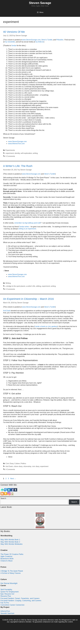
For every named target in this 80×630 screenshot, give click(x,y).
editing (38, 286)
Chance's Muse (6, 561)
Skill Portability (6, 590)
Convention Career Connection (12, 605)
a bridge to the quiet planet (15, 286)
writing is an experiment (27, 229)
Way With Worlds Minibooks (11, 544)
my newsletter (10, 42)
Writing (8, 283)
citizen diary (18, 466)
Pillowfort (59, 40)
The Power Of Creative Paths (12, 554)
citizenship (27, 466)
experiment (10, 153)
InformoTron (5, 611)
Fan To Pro (5, 603)
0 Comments (10, 156)
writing (35, 153)
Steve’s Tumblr (46, 40)
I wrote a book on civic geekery (46, 326)
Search (3, 498)
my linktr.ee (39, 42)
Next (13, 478)
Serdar (13, 45)
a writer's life (30, 286)
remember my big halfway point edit (27, 223)
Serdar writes (24, 227)
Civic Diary (10, 463)
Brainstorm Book (7, 559)
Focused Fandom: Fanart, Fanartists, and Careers (20, 598)
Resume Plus (6, 596)
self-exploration (26, 153)
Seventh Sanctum (7, 613)
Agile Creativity (6, 556)
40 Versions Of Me (14, 31)
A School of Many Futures (11, 573)
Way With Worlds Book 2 (10, 542)
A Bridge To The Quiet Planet (12, 571)
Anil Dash (6, 311)
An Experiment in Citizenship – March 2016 (28, 298)
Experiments (10, 150)
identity (17, 153)
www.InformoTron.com (16, 143)
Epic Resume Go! (7, 594)
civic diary (35, 466)
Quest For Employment (10, 592)
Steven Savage (40, 3)
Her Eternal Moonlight (9, 583)
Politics (23, 463)
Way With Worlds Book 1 (10, 540)
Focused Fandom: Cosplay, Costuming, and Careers (21, 601)
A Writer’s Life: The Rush (17, 165)
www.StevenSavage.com (31, 40)
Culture (17, 463)
